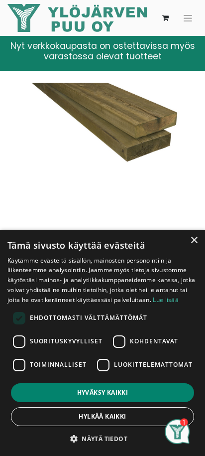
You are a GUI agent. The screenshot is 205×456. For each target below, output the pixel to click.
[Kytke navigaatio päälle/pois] (188, 18)
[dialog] (102, 343)
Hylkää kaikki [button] (102, 416)
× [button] (194, 240)
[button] (102, 439)
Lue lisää (166, 300)
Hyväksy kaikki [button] (102, 392)
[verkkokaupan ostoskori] (165, 18)
